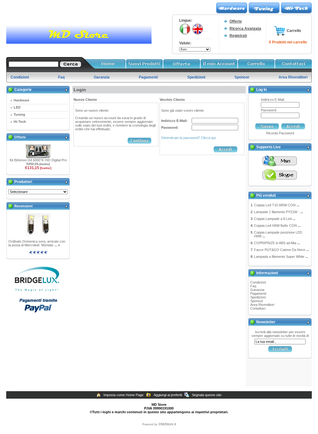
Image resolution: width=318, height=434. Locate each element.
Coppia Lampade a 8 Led (274, 219)
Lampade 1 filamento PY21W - (278, 212)
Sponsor (256, 301)
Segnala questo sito (206, 395)
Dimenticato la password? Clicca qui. (188, 138)
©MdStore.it (167, 424)
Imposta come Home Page (123, 395)
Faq (253, 286)
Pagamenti (258, 293)
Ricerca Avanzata (245, 28)
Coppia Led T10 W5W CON (276, 205)
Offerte (235, 21)
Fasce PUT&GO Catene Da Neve (281, 250)
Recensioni (23, 206)
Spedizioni (258, 297)
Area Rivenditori (262, 304)
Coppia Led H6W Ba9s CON (277, 225)
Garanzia (257, 290)
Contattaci (258, 308)
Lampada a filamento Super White (281, 256)
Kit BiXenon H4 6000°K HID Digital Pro (38, 160)
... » (57, 245)
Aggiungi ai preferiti (168, 395)
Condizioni (258, 282)
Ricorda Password (280, 133)
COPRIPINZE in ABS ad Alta (277, 243)
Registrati (238, 36)
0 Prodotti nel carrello (288, 42)
